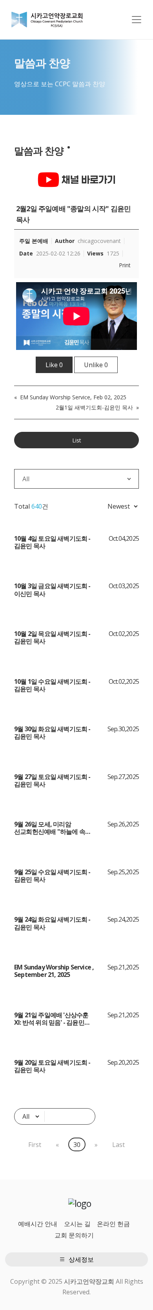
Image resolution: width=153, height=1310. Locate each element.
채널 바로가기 (87, 179)
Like (54, 365)
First (34, 1144)
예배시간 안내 (37, 1223)
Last (118, 1144)
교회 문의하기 (74, 1235)
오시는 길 (77, 1223)
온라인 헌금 (113, 1223)
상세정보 (80, 1259)
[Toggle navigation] (136, 19)
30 (76, 1144)
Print (125, 265)
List (76, 440)
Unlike (96, 365)
